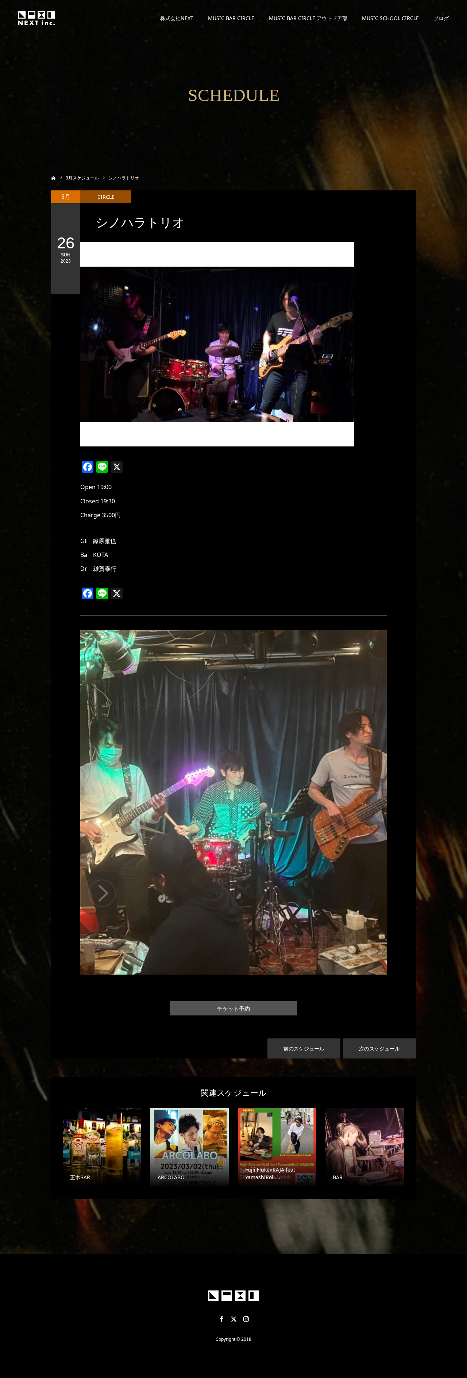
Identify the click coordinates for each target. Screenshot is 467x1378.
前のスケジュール (303, 1048)
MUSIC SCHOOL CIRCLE (390, 18)
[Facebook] (221, 1319)
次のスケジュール (379, 1048)
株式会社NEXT (176, 18)
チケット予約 (233, 1009)
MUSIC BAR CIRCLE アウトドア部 (308, 18)
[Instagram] (246, 1319)
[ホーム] (53, 177)
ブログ (441, 18)
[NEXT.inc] (36, 18)
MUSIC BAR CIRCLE (231, 18)
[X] (233, 1319)
